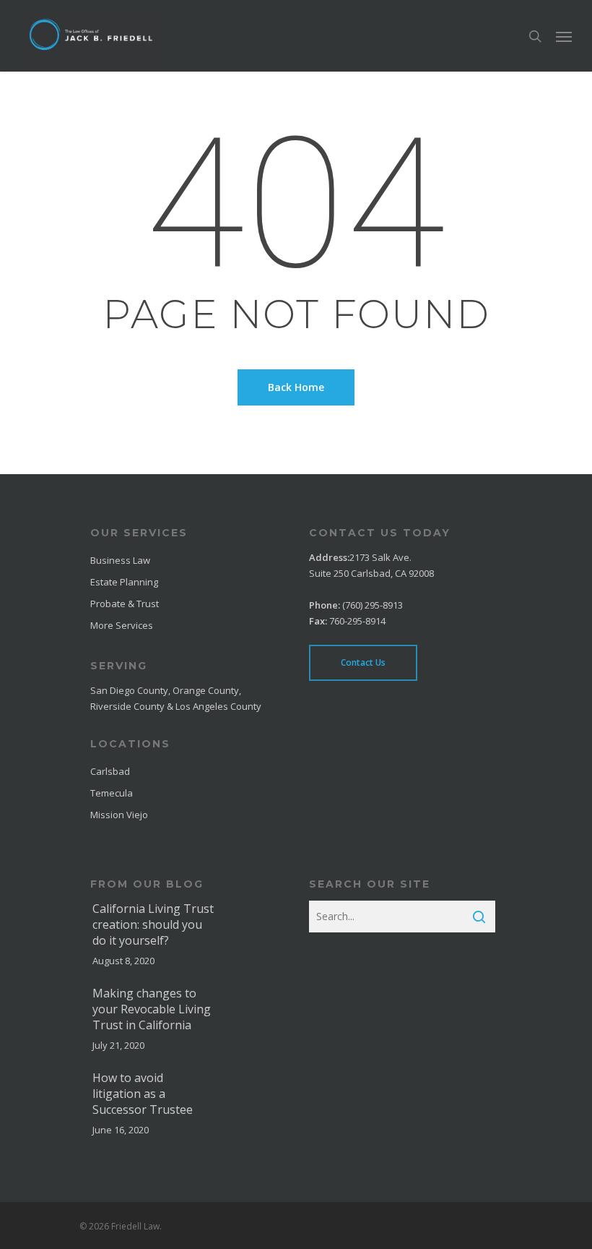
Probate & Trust (124, 603)
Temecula (111, 792)
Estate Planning (124, 581)
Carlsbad (110, 771)
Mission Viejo (119, 814)
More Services (121, 625)
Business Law (120, 560)
